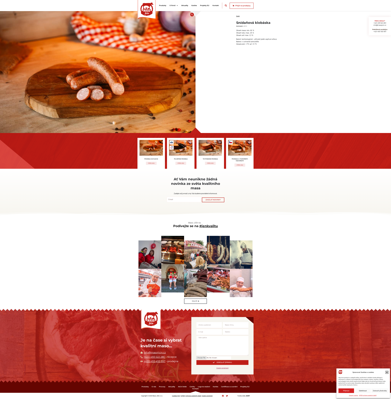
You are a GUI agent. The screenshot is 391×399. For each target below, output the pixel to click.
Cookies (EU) (176, 396)
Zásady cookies (353, 395)
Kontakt (216, 5)
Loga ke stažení (204, 387)
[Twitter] (227, 396)
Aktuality (184, 5)
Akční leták (182, 387)
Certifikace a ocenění (229, 387)
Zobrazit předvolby (380, 391)
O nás (154, 387)
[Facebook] (223, 396)
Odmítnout (363, 391)
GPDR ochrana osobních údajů (367, 395)
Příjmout (346, 391)
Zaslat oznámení (222, 368)
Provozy (162, 387)
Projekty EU (204, 5)
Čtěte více (151, 163)
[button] (387, 372)
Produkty (162, 5)
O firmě (172, 5)
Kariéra (194, 5)
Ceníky (192, 387)
